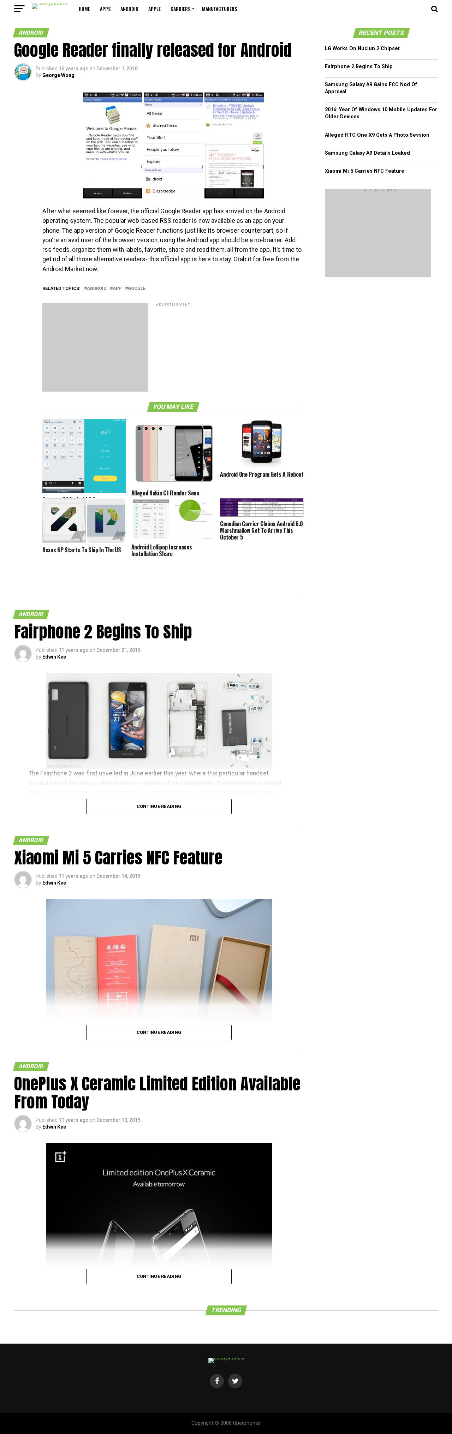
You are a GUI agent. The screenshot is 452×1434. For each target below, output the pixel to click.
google (136, 288)
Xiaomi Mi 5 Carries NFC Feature (364, 171)
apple (154, 8)
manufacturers (219, 8)
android (129, 8)
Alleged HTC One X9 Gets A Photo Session (377, 135)
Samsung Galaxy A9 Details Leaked (367, 153)
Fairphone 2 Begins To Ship (359, 67)
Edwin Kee (54, 657)
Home (84, 8)
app (117, 288)
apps (105, 8)
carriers (180, 8)
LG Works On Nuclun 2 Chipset (362, 49)
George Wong (58, 75)
